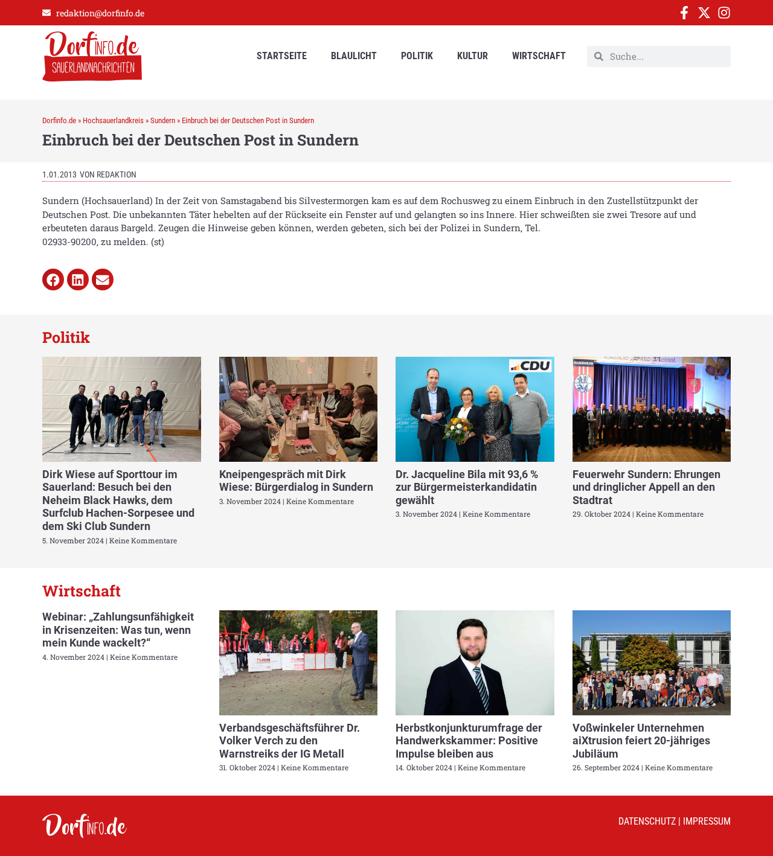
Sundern (162, 120)
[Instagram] (724, 12)
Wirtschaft (539, 56)
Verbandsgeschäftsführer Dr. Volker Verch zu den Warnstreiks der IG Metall (289, 740)
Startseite (282, 56)
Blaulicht (354, 56)
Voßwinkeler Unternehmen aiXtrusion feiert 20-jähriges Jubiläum (641, 740)
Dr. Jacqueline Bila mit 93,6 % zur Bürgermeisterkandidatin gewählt (467, 487)
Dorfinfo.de (59, 120)
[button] (53, 279)
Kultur (472, 56)
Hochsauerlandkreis (113, 120)
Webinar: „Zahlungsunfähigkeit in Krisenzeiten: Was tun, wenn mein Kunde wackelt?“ (118, 629)
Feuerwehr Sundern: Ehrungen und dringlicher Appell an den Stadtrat (646, 487)
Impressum (707, 821)
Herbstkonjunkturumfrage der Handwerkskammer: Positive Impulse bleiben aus (469, 740)
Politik (417, 56)
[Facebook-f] (684, 12)
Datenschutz (647, 821)
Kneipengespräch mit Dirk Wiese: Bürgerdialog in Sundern (296, 481)
